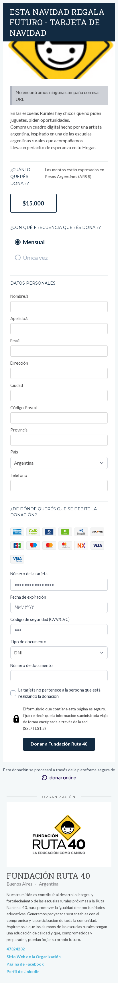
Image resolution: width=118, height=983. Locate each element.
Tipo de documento (28, 641)
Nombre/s (19, 296)
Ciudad (16, 385)
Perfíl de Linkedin (23, 971)
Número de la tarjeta (29, 573)
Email (14, 340)
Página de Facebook (25, 964)
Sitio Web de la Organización (34, 956)
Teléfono (18, 475)
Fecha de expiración (28, 597)
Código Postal (23, 407)
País (14, 451)
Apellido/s (19, 318)
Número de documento (31, 665)
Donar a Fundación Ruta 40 (59, 743)
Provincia (18, 429)
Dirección (19, 363)
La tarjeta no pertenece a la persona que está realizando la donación (59, 693)
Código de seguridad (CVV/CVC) (40, 619)
